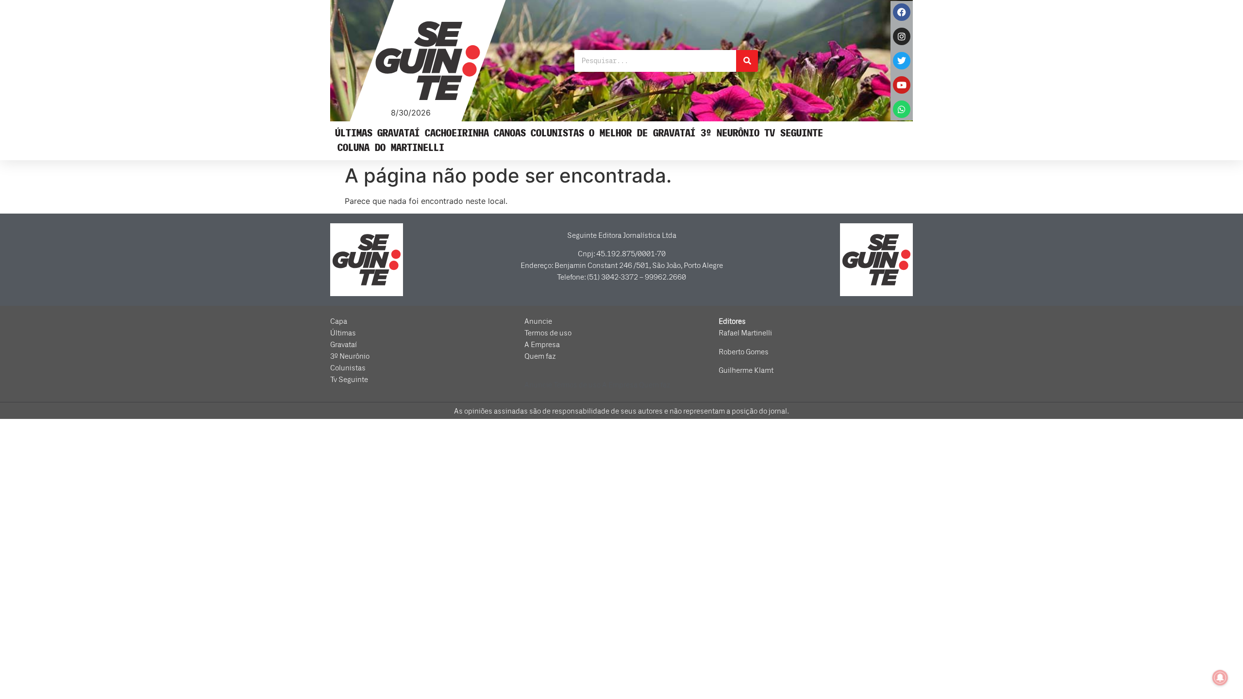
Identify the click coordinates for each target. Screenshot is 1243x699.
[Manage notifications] (1220, 677)
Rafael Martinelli (745, 333)
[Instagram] (901, 36)
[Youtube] (901, 85)
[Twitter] (901, 60)
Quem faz (540, 356)
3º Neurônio (730, 133)
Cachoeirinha (457, 133)
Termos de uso (547, 333)
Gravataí (398, 133)
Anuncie (538, 321)
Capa (338, 321)
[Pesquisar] (747, 61)
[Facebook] (901, 12)
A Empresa (542, 344)
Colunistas (557, 133)
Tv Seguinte (793, 133)
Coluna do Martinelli (390, 147)
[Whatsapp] (901, 109)
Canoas (510, 133)
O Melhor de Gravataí (642, 133)
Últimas (353, 133)
